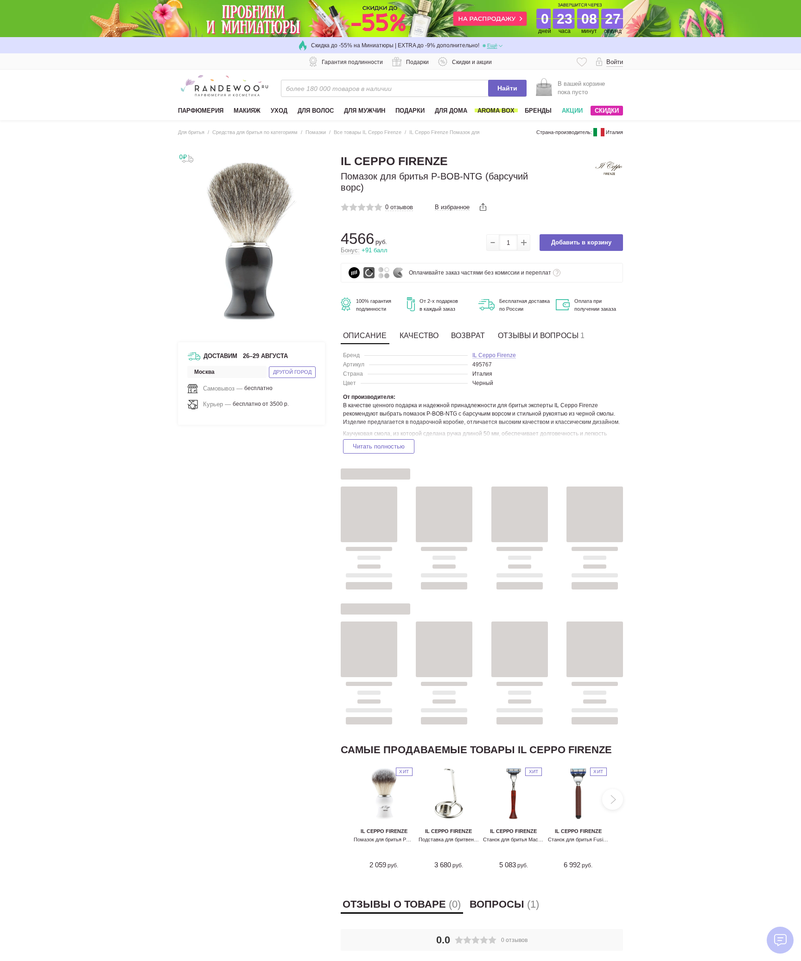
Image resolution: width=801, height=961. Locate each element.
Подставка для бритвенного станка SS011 (468, 839)
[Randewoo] (224, 85)
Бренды (538, 110)
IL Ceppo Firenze (494, 355)
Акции (572, 110)
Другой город (292, 372)
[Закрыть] (316, 292)
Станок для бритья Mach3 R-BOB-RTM (528, 839)
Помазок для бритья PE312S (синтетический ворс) (413, 839)
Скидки (607, 110)
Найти (507, 88)
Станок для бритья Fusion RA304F (588, 839)
